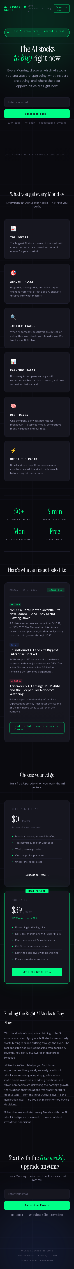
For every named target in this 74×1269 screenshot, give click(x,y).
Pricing (46, 8)
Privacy (42, 1255)
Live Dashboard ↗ (33, 8)
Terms (54, 1255)
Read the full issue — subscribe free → (36, 728)
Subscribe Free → (37, 113)
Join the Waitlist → (37, 972)
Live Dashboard (25, 1255)
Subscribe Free (61, 8)
